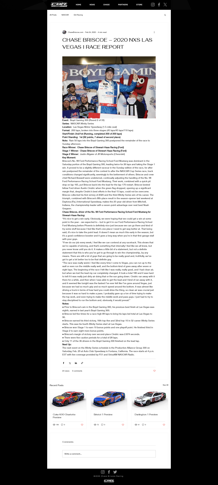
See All (165, 385)
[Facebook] (159, 4)
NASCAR (65, 15)
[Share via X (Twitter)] (70, 363)
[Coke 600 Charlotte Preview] (68, 400)
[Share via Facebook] (63, 363)
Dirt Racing (78, 15)
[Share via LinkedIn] (76, 363)
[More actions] (154, 32)
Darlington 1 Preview (146, 414)
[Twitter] (115, 472)
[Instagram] (152, 4)
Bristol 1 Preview (103, 414)
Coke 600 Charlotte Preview (64, 416)
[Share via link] (82, 363)
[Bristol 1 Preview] (109, 400)
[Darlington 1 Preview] (150, 400)
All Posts (53, 15)
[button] (165, 15)
